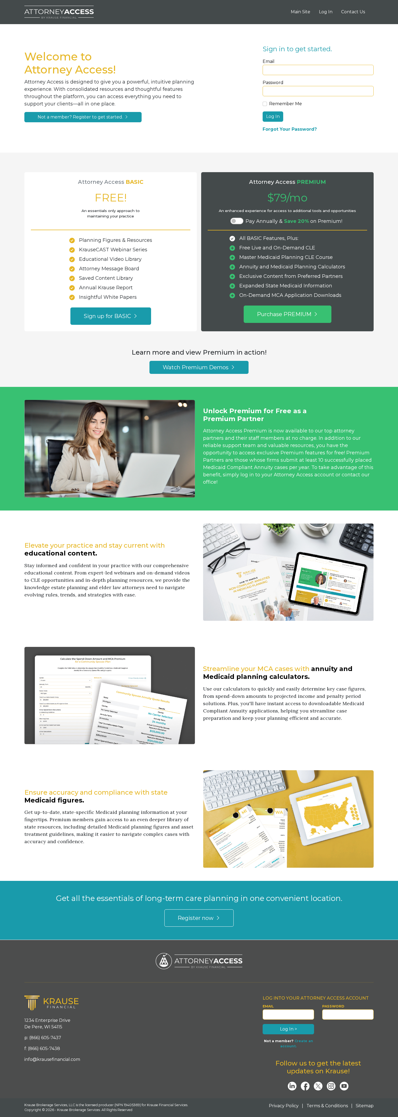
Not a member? (81, 117)
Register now (196, 918)
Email (269, 61)
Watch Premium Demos (196, 367)
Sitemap (365, 1105)
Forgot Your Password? (290, 129)
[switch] (236, 221)
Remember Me (285, 103)
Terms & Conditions (327, 1105)
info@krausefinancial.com (52, 1059)
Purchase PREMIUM (285, 314)
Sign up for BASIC (108, 316)
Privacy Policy (284, 1105)
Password (273, 82)
